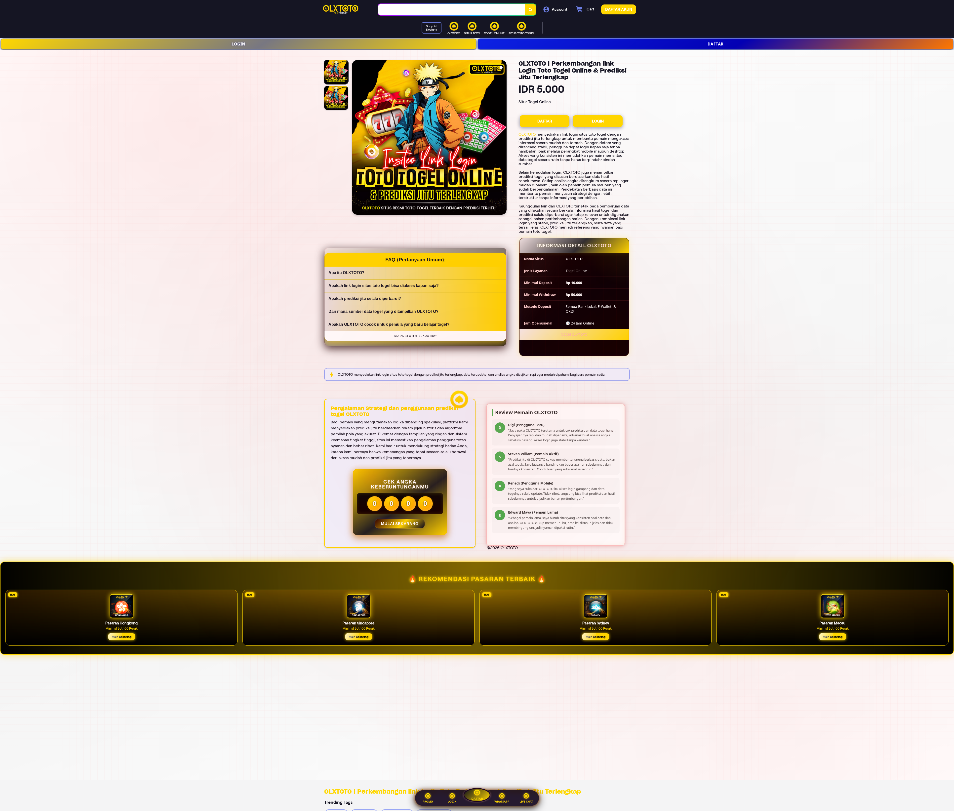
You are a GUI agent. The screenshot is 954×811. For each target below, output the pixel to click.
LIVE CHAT (526, 801)
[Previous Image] (356, 138)
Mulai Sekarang (399, 524)
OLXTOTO (527, 134)
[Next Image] (503, 138)
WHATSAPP (501, 801)
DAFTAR (716, 44)
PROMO (428, 801)
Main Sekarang (121, 636)
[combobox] (451, 9)
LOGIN (238, 44)
